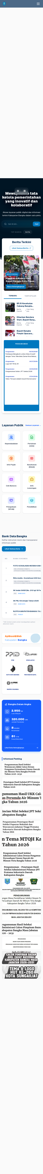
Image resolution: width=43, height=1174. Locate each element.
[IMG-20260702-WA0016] (21, 885)
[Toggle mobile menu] (38, 4)
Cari (36, 224)
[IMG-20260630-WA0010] (21, 899)
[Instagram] (18, 191)
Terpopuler (30, 296)
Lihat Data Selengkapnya (14, 748)
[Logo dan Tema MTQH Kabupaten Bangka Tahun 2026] (21, 841)
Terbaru (13, 296)
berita (27, 232)
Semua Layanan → (33, 425)
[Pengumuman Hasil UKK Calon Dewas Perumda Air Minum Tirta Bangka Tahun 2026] (21, 798)
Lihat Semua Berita (20, 248)
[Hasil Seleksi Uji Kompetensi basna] (21, 914)
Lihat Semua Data (12, 549)
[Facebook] (24, 191)
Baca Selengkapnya (15, 287)
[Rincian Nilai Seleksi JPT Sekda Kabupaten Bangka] (21, 812)
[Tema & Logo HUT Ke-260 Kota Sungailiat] (21, 972)
